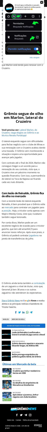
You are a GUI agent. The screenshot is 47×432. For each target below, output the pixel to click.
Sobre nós (10, 420)
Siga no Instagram (30, 415)
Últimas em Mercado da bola (19, 364)
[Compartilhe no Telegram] (31, 312)
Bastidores (16, 352)
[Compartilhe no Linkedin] (23, 312)
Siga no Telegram (25, 415)
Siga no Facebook (16, 415)
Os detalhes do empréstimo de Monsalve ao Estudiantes (25, 384)
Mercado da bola (18, 319)
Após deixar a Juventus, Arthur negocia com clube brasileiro (25, 396)
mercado (9, 207)
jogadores (34, 235)
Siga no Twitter (21, 415)
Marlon (6, 319)
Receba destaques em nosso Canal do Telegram (23, 326)
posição (7, 210)
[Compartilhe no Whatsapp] (27, 312)
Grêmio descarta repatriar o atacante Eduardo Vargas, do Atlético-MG (27, 344)
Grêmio (10, 113)
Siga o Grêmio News (11, 300)
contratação (39, 283)
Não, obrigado (34, 57)
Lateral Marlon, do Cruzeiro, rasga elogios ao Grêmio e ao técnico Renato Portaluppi (20, 132)
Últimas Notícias (18, 330)
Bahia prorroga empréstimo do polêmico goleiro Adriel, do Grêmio (26, 355)
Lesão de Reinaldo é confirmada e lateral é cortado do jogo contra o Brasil (28, 333)
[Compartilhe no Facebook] (16, 312)
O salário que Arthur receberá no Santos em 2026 (26, 372)
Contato (18, 420)
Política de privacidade (30, 420)
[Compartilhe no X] (19, 312)
